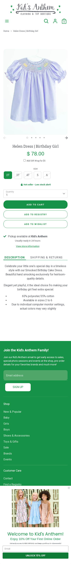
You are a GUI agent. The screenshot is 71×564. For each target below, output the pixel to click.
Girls (6, 423)
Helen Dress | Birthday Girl (25, 31)
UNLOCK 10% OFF (35, 555)
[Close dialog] (69, 488)
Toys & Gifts (10, 441)
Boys (6, 429)
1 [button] (27, 138)
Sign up (18, 387)
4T (27, 175)
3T (17, 175)
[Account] (55, 19)
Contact (8, 478)
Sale (6, 447)
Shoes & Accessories (16, 435)
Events (7, 459)
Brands (7, 453)
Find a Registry (12, 484)
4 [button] (39, 137)
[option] (35, 92)
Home (6, 31)
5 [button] (44, 137)
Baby (6, 417)
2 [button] (31, 137)
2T (7, 175)
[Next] (66, 138)
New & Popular (12, 411)
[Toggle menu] (7, 21)
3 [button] (35, 137)
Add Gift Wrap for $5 (36, 161)
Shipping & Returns (46, 257)
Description (14, 257)
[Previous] (4, 138)
